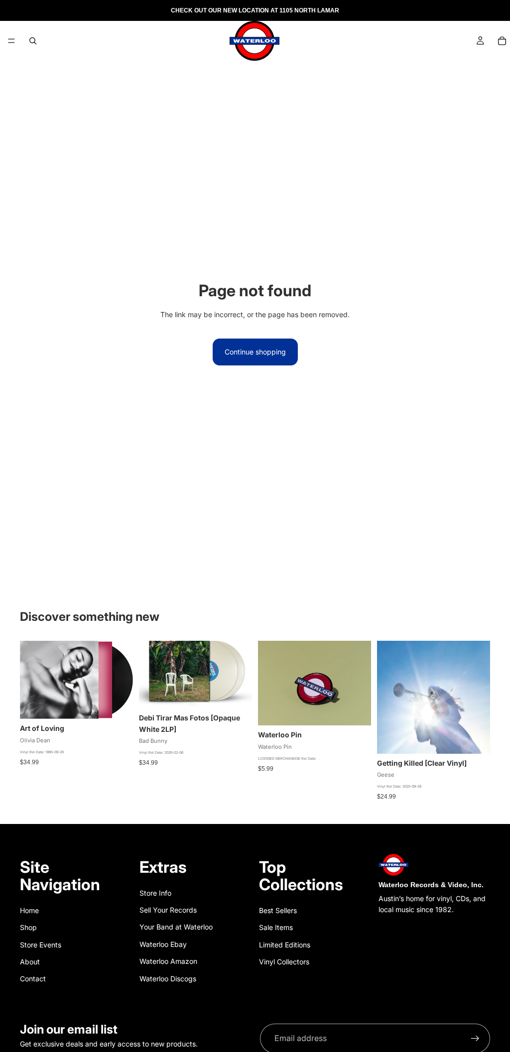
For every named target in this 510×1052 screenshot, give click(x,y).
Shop (28, 927)
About (30, 961)
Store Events (40, 944)
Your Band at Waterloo (176, 927)
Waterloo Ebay (163, 944)
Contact (33, 978)
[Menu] (11, 40)
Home (29, 910)
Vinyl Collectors (284, 961)
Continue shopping (255, 352)
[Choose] (237, 693)
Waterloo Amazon (168, 961)
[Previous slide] (269, 683)
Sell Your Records (168, 910)
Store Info (155, 893)
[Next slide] (360, 683)
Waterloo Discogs (167, 978)
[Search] (33, 41)
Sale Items (276, 927)
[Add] (118, 704)
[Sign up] (475, 1038)
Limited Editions (284, 944)
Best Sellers (278, 910)
